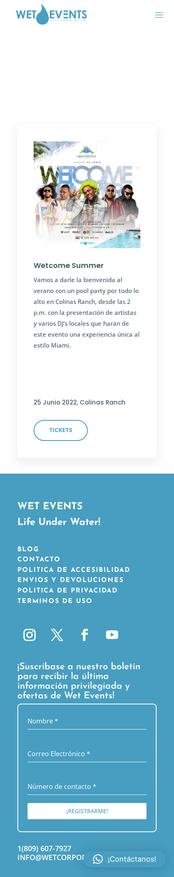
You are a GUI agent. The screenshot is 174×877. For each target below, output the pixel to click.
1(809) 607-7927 (44, 848)
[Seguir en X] (57, 635)
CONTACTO (39, 560)
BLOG (28, 549)
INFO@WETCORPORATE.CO (64, 857)
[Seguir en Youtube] (112, 635)
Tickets (60, 430)
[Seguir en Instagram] (29, 635)
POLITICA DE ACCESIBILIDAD (73, 570)
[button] (124, 859)
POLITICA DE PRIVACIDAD (67, 591)
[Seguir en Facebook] (84, 635)
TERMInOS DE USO (55, 601)
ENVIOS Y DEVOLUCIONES (70, 580)
